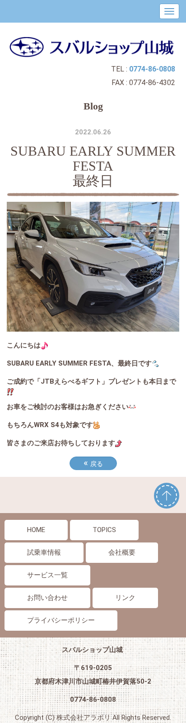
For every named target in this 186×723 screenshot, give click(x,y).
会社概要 (121, 552)
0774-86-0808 (93, 699)
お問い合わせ (47, 598)
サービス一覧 (47, 575)
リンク (125, 598)
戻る (93, 462)
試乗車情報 (44, 552)
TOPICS (104, 530)
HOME (36, 530)
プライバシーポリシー (61, 620)
